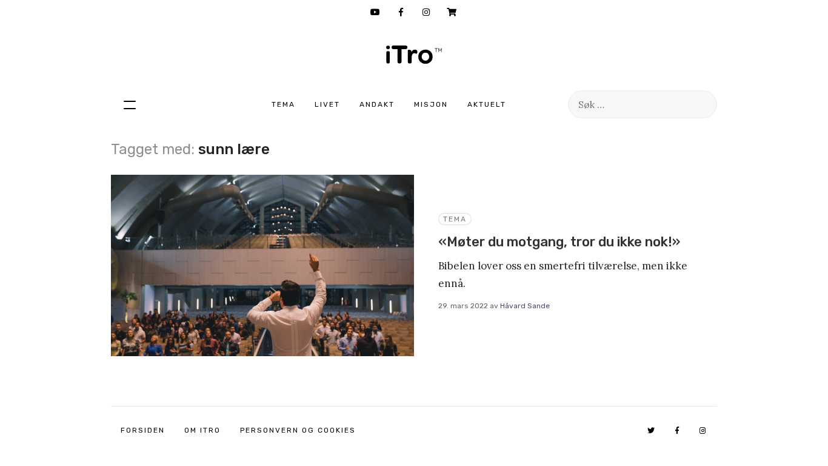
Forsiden (143, 430)
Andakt (377, 104)
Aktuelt (486, 104)
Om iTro (202, 430)
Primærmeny (130, 104)
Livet (327, 104)
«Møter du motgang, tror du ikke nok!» (559, 242)
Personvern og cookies (298, 430)
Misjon (431, 104)
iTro (414, 54)
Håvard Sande (525, 306)
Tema (283, 104)
